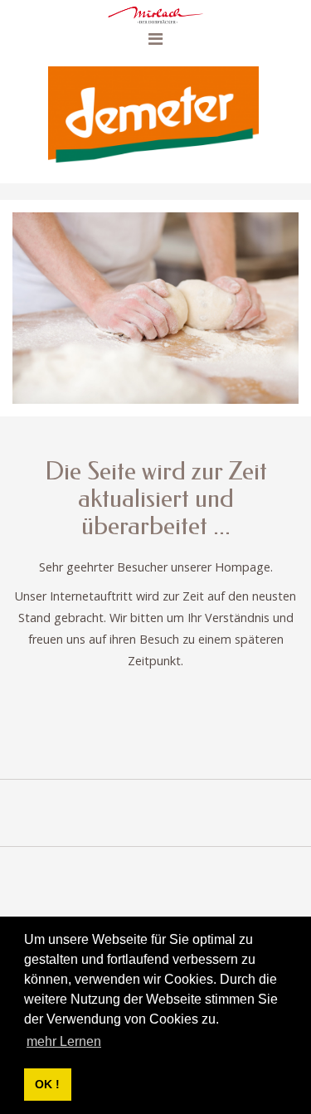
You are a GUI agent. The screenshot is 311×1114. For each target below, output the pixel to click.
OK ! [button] (47, 1084)
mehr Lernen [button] (64, 1041)
